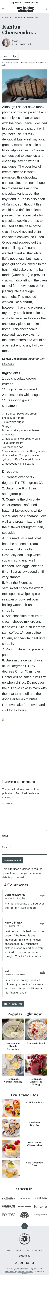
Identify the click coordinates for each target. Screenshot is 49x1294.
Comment (9, 803)
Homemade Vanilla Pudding (13, 1080)
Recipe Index (17, 17)
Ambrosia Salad (36, 1043)
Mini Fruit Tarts (34, 1102)
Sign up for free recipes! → (24, 2)
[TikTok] (33, 1263)
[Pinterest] (27, 1263)
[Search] (46, 9)
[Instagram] (16, 1263)
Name (6, 836)
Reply (42, 896)
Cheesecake (32, 17)
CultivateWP (24, 1274)
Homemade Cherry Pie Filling (36, 1081)
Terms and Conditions (25, 1271)
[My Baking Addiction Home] (25, 9)
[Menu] (3, 9)
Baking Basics (34, 1250)
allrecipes (8, 363)
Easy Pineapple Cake (34, 1164)
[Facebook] (22, 1263)
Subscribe (24, 1256)
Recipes (20, 1250)
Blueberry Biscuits (34, 1124)
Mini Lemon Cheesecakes (34, 1144)
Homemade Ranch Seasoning (13, 1046)
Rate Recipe (10, 56)
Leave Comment (12, 859)
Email (6, 847)
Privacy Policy (10, 1271)
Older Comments (13, 1003)
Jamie (17, 41)
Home (5, 17)
